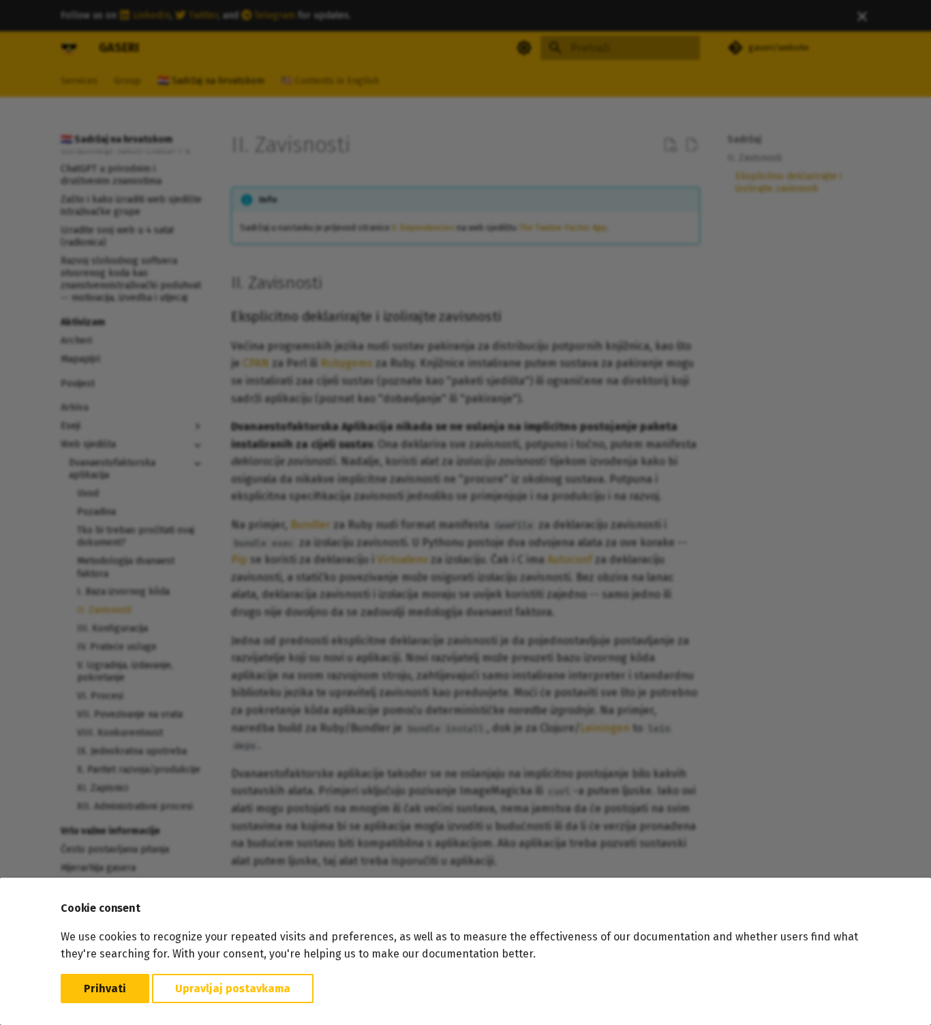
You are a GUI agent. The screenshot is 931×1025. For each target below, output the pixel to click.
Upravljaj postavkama (232, 988)
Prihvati (105, 988)
